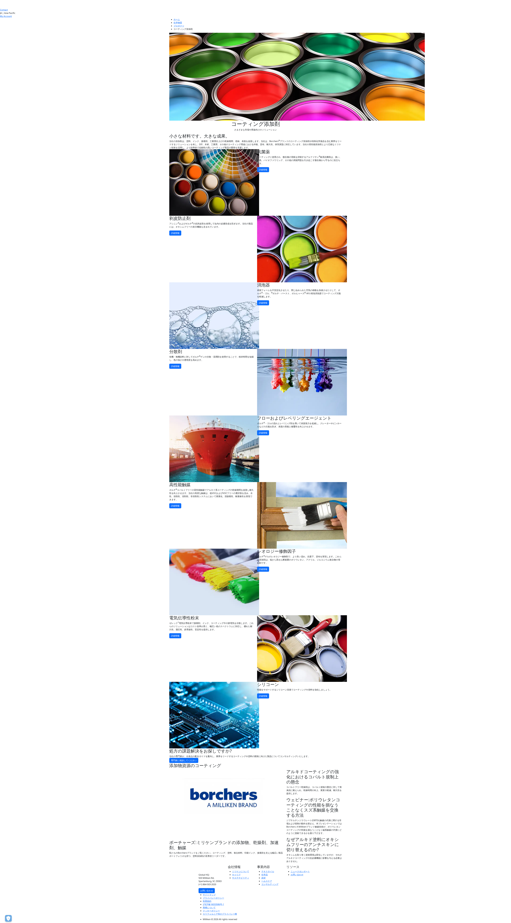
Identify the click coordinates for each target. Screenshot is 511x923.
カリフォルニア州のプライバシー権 (220, 913)
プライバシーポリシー (213, 897)
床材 (263, 877)
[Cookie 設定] (8, 918)
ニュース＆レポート (300, 871)
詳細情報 (263, 169)
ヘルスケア (266, 881)
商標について (209, 907)
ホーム (177, 19)
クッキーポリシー (211, 910)
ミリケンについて (240, 871)
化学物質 (178, 22)
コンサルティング (269, 884)
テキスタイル (267, 871)
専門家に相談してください (184, 760)
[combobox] (255, 13)
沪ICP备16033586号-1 (213, 904)
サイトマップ (209, 894)
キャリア (236, 874)
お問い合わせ (206, 890)
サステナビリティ (240, 877)
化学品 (264, 874)
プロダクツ (179, 25)
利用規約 (207, 901)
